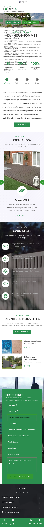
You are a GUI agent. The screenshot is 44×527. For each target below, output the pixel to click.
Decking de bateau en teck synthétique (18, 33)
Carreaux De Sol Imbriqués (13, 27)
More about (22, 125)
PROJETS (7, 67)
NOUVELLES (7, 70)
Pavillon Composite (11, 14)
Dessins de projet (10, 51)
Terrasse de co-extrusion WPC (15, 30)
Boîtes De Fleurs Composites (14, 12)
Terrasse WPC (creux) (12, 38)
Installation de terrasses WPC (14, 59)
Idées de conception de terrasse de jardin (32, 342)
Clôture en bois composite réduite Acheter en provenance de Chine (32, 359)
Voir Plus (20, 215)
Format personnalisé (11, 54)
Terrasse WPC (22, 200)
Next (42, 182)
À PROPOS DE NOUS (10, 41)
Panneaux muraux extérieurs (14, 25)
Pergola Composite (11, 17)
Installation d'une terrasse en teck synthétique (20, 57)
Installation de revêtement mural (16, 65)
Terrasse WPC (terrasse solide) (15, 35)
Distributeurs (8, 46)
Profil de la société (10, 43)
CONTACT (7, 72)
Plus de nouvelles (22, 332)
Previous (2, 182)
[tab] (6, 82)
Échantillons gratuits (11, 49)
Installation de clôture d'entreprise (16, 62)
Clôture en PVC (9, 20)
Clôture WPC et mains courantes (16, 22)
